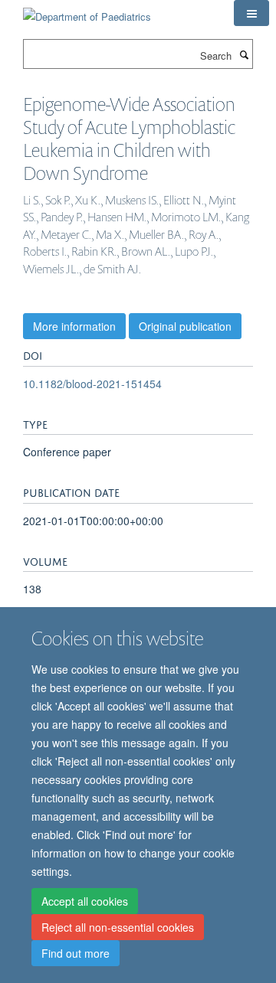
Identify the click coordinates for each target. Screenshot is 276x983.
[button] (251, 13)
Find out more (75, 953)
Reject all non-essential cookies (117, 927)
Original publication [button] (185, 326)
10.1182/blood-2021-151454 (92, 383)
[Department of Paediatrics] (87, 11)
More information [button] (74, 326)
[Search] (243, 54)
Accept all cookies (84, 901)
